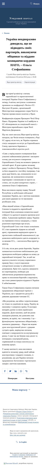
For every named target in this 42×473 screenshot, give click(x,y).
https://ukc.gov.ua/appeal (17, 435)
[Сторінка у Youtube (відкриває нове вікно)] (25, 447)
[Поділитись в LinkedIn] (15, 371)
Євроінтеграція (30, 82)
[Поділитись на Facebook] (4, 371)
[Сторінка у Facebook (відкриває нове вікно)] (17, 447)
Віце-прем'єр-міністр (14, 82)
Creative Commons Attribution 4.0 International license (23, 456)
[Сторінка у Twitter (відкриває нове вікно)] (21, 447)
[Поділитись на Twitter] (10, 371)
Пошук (36, 4)
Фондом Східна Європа (24, 411)
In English (23, 442)
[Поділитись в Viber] (26, 371)
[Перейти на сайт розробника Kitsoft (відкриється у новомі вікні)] (11, 463)
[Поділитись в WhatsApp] (21, 371)
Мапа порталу (19, 389)
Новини (6, 33)
